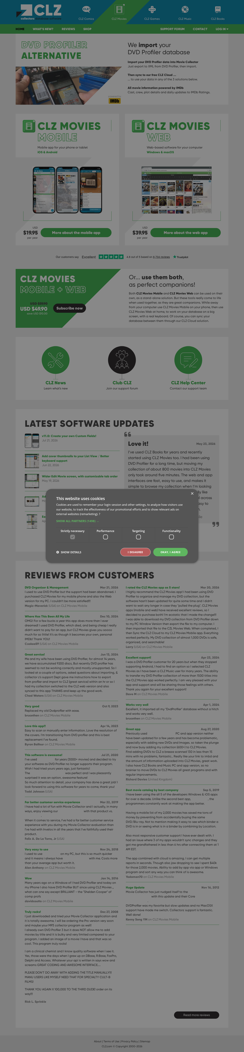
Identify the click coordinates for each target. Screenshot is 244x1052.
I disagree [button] (135, 552)
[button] (122, 521)
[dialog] (122, 526)
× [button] (192, 493)
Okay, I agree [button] (171, 552)
